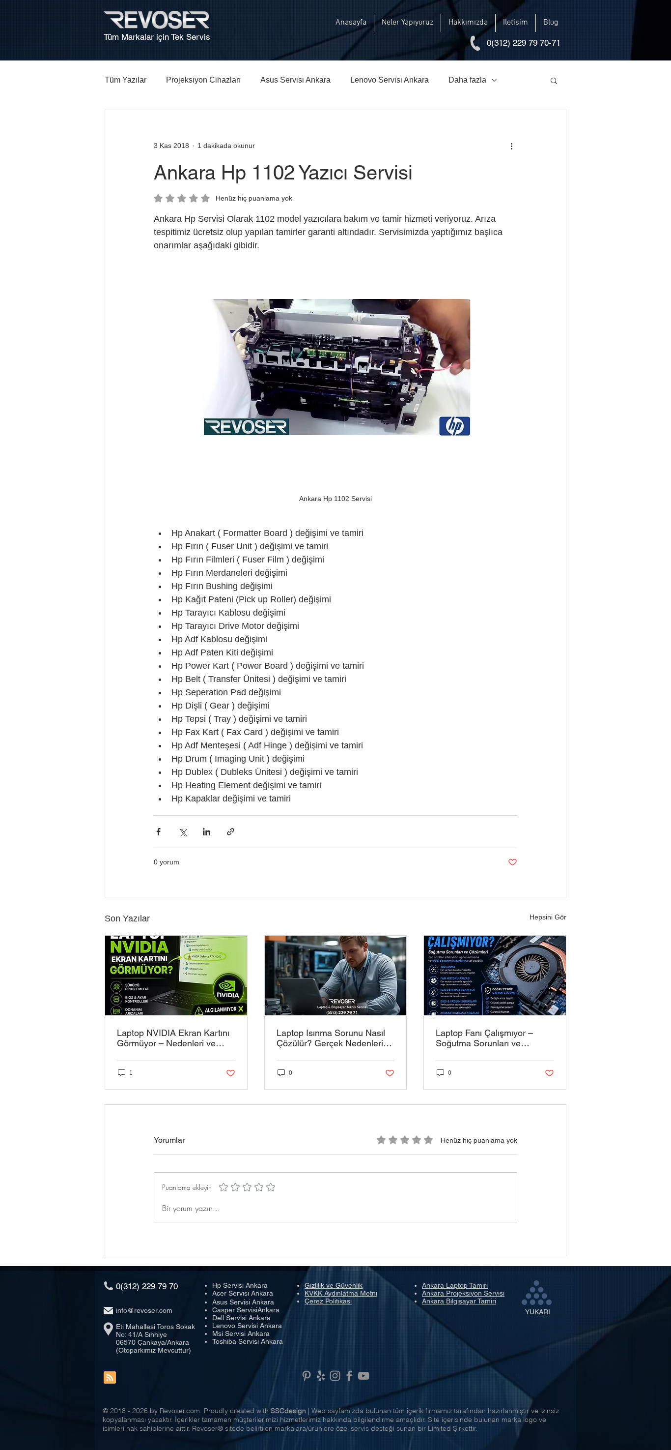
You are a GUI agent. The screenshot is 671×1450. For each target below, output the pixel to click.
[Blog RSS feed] (110, 1378)
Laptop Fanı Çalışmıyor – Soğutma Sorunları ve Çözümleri (484, 1038)
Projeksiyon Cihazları (203, 80)
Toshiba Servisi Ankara (247, 1341)
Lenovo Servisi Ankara (389, 80)
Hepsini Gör (548, 917)
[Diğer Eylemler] (511, 145)
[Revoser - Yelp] (321, 1376)
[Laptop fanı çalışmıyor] (495, 975)
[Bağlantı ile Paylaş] (230, 831)
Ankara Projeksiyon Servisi (463, 1293)
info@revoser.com (144, 1310)
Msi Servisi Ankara (241, 1333)
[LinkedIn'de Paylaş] (206, 831)
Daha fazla (467, 80)
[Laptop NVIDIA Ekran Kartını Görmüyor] (176, 975)
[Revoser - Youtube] (363, 1376)
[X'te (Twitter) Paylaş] (182, 831)
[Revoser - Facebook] (349, 1376)
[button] (407, 23)
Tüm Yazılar (125, 80)
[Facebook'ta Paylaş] (158, 831)
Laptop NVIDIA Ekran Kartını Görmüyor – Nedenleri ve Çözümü (173, 1038)
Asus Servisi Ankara (295, 80)
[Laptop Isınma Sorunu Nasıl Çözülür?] (336, 975)
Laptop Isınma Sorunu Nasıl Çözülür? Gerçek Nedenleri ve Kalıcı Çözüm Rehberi (331, 1038)
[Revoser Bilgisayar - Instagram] (335, 1376)
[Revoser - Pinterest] (306, 1376)
